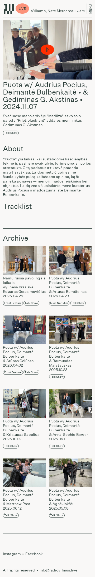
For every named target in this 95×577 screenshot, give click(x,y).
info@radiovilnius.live (59, 570)
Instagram (12, 553)
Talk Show (11, 133)
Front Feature (13, 303)
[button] (47, 50)
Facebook (34, 553)
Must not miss (59, 303)
